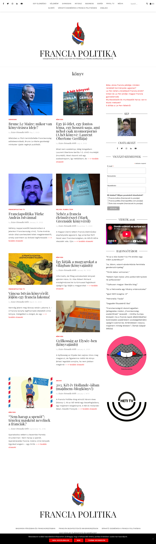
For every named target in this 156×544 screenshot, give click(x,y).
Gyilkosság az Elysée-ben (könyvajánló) (76, 342)
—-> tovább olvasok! (83, 241)
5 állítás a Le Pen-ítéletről (118, 105)
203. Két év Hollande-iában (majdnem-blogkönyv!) (77, 387)
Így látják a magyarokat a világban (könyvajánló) (76, 263)
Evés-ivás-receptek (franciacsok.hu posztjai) (126, 203)
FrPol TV (110, 3)
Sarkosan (66, 3)
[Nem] (153, 539)
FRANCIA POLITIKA (78, 53)
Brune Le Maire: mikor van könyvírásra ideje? (30, 125)
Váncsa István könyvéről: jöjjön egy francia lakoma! (29, 295)
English (104, 8)
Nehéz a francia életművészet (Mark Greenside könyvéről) (73, 217)
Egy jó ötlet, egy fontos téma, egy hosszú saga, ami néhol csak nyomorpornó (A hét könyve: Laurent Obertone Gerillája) (78, 131)
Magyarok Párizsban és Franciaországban (35, 528)
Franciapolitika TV (17, 209)
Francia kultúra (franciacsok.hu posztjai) (124, 198)
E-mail (110, 166)
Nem (78, 540)
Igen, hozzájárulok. (60, 540)
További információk (96, 540)
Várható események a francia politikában (77, 8)
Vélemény (54, 3)
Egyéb (100, 3)
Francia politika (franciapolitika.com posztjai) (126, 201)
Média (120, 3)
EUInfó (51, 8)
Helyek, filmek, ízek (64, 209)
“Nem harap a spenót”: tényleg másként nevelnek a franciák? (29, 420)
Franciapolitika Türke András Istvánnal (26, 215)
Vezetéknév (111, 186)
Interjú (78, 3)
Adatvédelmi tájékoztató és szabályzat (78, 533)
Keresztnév (111, 176)
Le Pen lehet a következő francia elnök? (125, 91)
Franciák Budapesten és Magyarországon (78, 528)
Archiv (59, 381)
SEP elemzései (39, 3)
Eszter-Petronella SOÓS (20, 132)
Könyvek (59, 119)
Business (89, 3)
